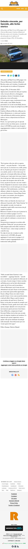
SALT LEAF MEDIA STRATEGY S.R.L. (12, 535)
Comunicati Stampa (6, 71)
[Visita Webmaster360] (14, 528)
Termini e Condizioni (14, 505)
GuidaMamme (13, 486)
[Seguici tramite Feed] (19, 375)
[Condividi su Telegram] (13, 75)
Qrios (3, 490)
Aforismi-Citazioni (17, 481)
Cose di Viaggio (5, 483)
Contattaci (14, 496)
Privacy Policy (14, 503)
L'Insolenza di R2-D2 (12, 488)
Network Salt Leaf (18, 534)
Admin (6, 41)
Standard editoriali (14, 500)
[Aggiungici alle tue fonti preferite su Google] (12, 375)
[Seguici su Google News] (15, 375)
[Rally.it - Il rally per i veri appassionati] (14, 3)
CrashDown (12, 483)
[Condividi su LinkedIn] (19, 75)
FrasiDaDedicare (5, 486)
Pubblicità (14, 494)
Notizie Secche (22, 488)
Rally (7, 490)
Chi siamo (14, 498)
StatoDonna (12, 490)
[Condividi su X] (16, 75)
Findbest (19, 483)
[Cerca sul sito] (2, 9)
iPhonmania (20, 486)
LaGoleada (4, 488)
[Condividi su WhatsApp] (11, 75)
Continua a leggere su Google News (14, 361)
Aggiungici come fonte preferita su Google (14, 365)
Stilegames (19, 490)
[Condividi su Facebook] (8, 75)
